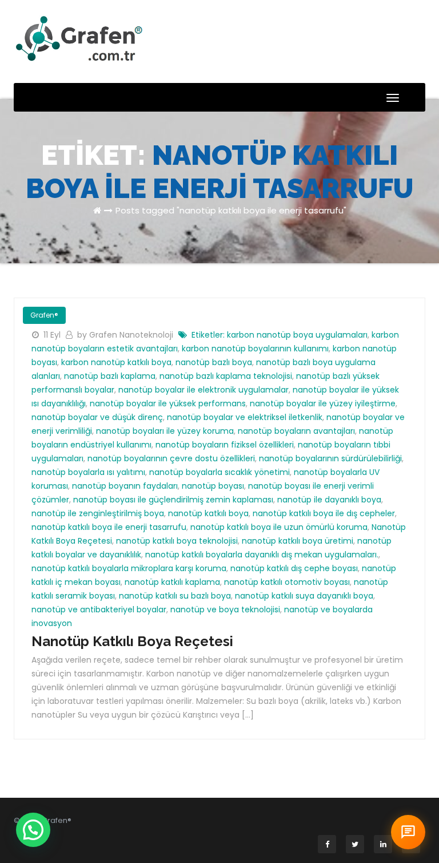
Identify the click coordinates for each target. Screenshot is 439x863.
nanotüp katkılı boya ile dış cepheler (324, 513)
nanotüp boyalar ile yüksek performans (168, 403)
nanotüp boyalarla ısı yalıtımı (88, 472)
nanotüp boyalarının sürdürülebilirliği (330, 458)
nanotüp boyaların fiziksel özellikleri (224, 444)
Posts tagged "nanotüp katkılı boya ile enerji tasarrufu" (230, 210)
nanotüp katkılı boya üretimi (297, 541)
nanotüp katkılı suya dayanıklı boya (304, 595)
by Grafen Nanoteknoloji (126, 335)
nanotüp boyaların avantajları (296, 431)
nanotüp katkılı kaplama (172, 582)
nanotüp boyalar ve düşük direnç (97, 417)
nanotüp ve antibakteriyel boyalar (98, 609)
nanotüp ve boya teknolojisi (225, 609)
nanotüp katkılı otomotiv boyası (287, 582)
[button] (33, 830)
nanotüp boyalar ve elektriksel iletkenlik (244, 417)
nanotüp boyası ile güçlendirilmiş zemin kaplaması (173, 499)
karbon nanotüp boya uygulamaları (297, 335)
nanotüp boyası (213, 486)
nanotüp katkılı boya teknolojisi (177, 541)
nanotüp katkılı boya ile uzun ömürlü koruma (279, 527)
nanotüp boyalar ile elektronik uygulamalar (203, 389)
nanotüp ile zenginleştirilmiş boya (97, 513)
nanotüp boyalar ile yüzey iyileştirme (323, 403)
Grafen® (44, 315)
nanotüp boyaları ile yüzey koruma (165, 431)
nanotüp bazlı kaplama (109, 376)
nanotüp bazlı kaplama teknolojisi (225, 376)
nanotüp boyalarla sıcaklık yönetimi (219, 472)
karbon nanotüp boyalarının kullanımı (255, 348)
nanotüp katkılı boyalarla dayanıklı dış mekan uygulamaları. (261, 554)
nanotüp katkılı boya (208, 513)
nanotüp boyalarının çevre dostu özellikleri (171, 458)
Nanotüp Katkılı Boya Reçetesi (132, 641)
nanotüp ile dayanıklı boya (329, 499)
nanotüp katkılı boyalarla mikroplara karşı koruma (128, 568)
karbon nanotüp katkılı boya (116, 362)
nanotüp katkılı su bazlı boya (175, 595)
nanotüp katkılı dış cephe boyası (294, 568)
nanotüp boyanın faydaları (125, 486)
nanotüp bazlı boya (213, 362)
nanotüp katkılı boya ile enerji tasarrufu (108, 527)
